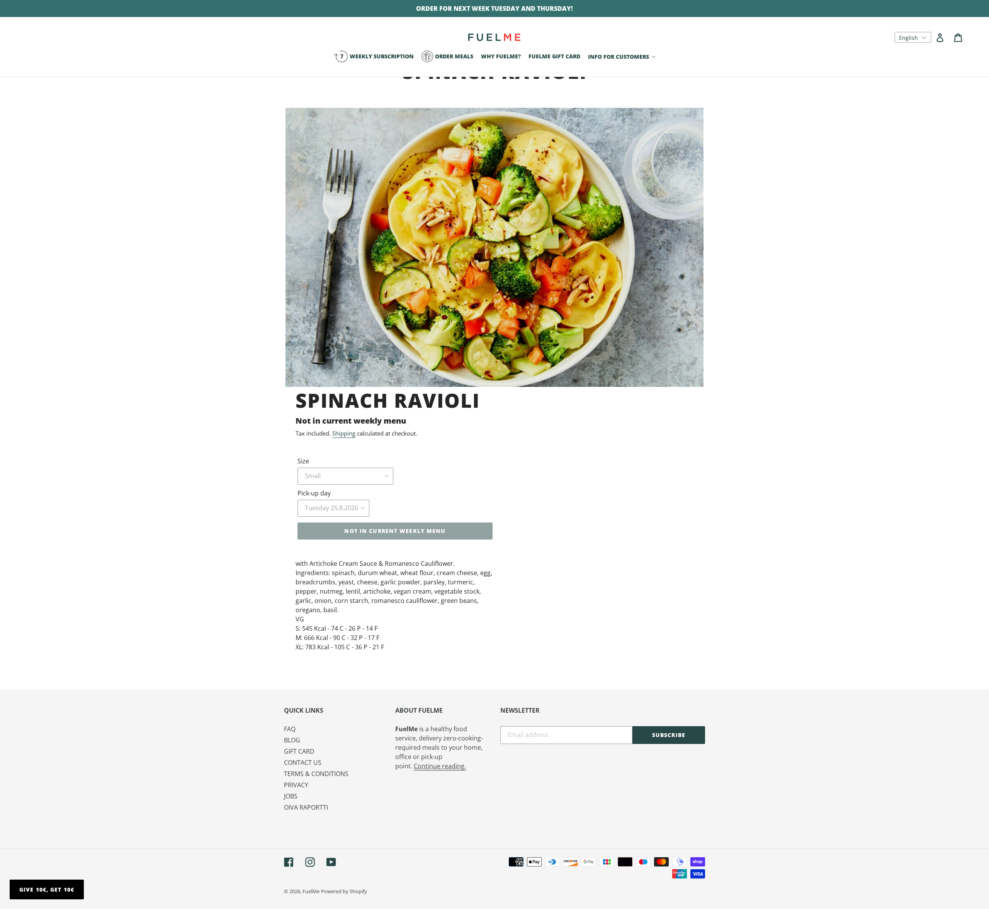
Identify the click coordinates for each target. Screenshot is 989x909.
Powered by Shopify (344, 891)
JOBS (290, 796)
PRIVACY (296, 785)
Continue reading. (440, 766)
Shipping (343, 433)
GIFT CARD (299, 751)
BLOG (292, 740)
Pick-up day (314, 493)
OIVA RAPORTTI (306, 807)
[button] (912, 37)
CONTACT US (302, 762)
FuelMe (310, 891)
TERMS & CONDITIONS (316, 773)
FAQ (290, 729)
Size (303, 461)
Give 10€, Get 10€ (46, 889)
